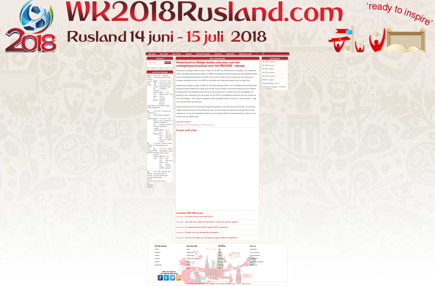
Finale (188, 265)
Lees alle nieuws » (183, 122)
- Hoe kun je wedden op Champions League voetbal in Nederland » (207, 238)
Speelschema (190, 255)
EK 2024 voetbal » (269, 72)
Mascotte (220, 258)
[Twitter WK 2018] (263, 54)
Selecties (157, 258)
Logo (219, 255)
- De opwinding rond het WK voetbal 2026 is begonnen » (202, 227)
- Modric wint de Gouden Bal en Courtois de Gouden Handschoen (161, 174)
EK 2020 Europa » (269, 65)
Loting (188, 268)
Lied (219, 252)
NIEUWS (152, 54)
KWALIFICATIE (245, 54)
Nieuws (157, 249)
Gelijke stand (190, 252)
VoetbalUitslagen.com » (270, 83)
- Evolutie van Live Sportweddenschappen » (197, 232)
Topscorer (221, 265)
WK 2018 (164, 54)
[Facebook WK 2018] (257, 54)
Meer (219, 268)
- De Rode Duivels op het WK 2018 (162, 76)
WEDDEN (230, 54)
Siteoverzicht (253, 265)
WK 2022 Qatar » (268, 69)
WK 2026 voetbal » (269, 76)
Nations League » (268, 80)
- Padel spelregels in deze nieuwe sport (165, 151)
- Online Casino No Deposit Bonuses (162, 144)
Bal (219, 249)
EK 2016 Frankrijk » (269, 62)
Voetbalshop (253, 249)
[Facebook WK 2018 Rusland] (160, 280)
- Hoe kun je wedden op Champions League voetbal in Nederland (165, 122)
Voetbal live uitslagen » (270, 87)
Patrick (212, 125)
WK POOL (176, 54)
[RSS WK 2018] (178, 280)
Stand (188, 249)
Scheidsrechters (222, 261)
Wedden (157, 255)
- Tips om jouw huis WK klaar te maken (168, 135)
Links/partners (254, 258)
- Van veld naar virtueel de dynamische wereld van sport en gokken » (207, 222)
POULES (218, 54)
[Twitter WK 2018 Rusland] (166, 280)
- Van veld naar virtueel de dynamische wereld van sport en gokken (165, 85)
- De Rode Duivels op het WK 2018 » (195, 217)
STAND (188, 54)
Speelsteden (158, 265)
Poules (188, 261)
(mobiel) (212, 284)
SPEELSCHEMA (203, 54)
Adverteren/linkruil (255, 255)
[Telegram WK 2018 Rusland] (172, 280)
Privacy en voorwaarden (256, 261)
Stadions (157, 261)
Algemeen (157, 252)
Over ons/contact (255, 252)
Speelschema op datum (193, 258)
